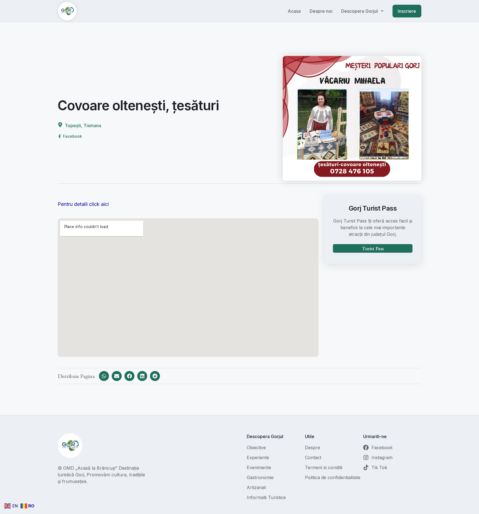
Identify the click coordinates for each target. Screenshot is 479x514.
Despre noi (321, 11)
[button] (104, 376)
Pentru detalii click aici (83, 204)
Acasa (294, 11)
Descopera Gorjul (359, 11)
